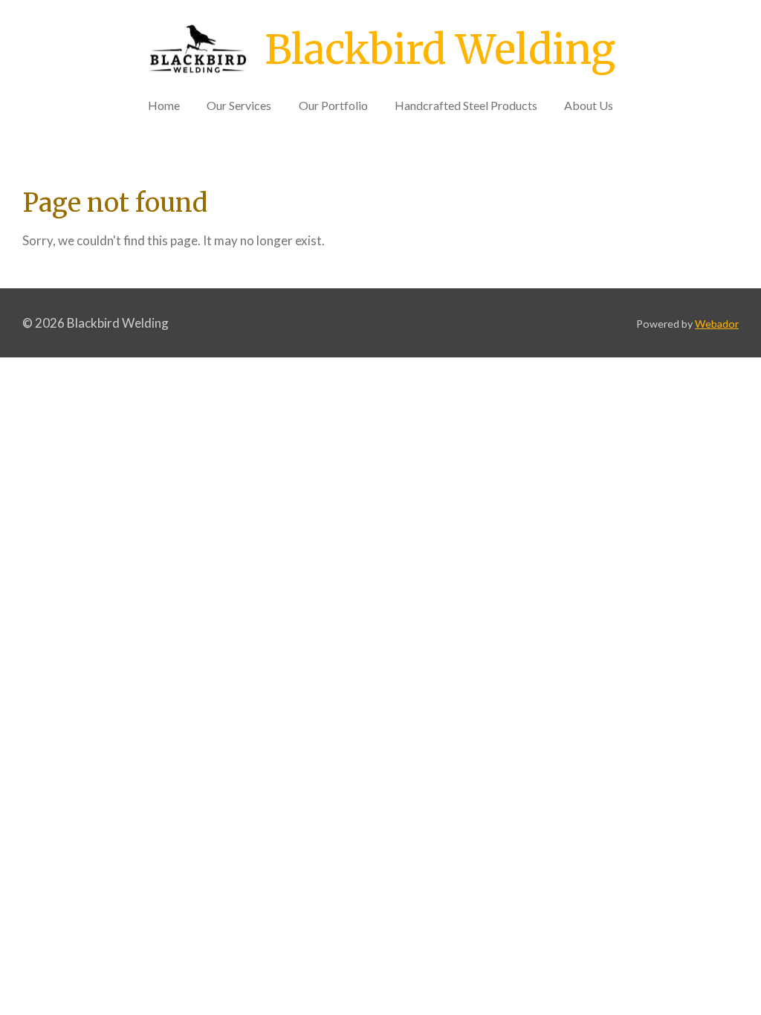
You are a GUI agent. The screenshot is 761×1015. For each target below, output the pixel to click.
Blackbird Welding (440, 50)
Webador (717, 323)
